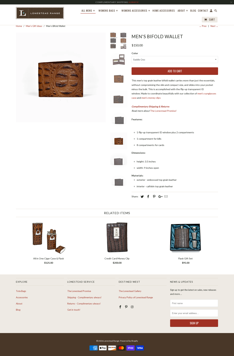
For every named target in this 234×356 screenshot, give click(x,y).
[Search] (216, 11)
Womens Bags (108, 10)
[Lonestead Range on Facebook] (120, 307)
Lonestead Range (111, 341)
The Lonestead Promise (79, 291)
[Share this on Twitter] (141, 196)
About (183, 10)
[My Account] (211, 11)
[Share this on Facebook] (147, 196)
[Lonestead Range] (40, 13)
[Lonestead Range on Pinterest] (126, 307)
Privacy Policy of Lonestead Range (136, 297)
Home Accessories (163, 10)
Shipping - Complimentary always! (84, 297)
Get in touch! (73, 309)
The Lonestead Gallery (130, 291)
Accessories (22, 297)
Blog (193, 10)
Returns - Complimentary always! (84, 303)
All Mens (88, 10)
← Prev (203, 26)
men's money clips (151, 97)
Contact (203, 10)
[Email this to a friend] (165, 196)
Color (135, 53)
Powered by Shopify (129, 341)
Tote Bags (21, 291)
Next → (214, 26)
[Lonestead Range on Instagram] (132, 307)
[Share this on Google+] (159, 196)
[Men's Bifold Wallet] (61, 77)
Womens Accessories (135, 10)
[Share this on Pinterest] (153, 196)
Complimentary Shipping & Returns (150, 106)
